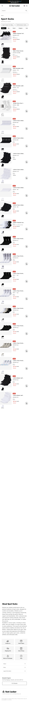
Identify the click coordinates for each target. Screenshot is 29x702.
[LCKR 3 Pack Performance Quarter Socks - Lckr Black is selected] (2, 284)
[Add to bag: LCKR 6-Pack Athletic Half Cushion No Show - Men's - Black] (26, 213)
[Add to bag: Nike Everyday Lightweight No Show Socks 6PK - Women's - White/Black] (26, 76)
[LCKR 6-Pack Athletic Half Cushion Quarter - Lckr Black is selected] (2, 165)
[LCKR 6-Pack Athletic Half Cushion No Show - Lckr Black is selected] (2, 216)
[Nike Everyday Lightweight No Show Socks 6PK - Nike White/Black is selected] (2, 79)
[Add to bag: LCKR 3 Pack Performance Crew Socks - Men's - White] (26, 264)
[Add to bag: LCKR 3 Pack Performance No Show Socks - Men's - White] (26, 368)
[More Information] (18, 2)
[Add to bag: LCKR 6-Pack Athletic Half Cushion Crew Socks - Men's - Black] (26, 146)
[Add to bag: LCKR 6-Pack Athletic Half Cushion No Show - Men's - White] (26, 195)
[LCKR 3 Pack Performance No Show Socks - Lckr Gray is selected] (2, 354)
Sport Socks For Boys (7, 24)
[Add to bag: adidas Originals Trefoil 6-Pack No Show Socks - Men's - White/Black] (26, 41)
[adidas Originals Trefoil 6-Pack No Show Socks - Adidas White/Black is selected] (2, 44)
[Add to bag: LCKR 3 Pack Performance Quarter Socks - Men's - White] (26, 298)
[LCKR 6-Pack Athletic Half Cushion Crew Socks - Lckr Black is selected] (2, 149)
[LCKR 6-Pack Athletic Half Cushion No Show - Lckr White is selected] (2, 198)
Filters (3, 28)
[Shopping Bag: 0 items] (26, 6)
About (4, 663)
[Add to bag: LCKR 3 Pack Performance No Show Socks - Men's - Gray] (26, 351)
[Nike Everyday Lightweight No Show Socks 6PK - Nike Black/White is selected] (2, 96)
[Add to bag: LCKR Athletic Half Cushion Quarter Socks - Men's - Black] (26, 386)
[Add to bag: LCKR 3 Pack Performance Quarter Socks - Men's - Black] (26, 281)
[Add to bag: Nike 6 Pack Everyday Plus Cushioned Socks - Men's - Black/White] (26, 59)
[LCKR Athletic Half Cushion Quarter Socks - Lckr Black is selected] (2, 389)
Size (8, 28)
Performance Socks (21, 24)
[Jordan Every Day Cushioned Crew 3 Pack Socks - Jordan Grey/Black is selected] (2, 114)
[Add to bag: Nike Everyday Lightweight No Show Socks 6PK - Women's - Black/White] (26, 93)
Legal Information (7, 671)
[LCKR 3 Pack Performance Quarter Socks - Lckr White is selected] (2, 301)
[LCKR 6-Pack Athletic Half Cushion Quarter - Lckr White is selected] (2, 181)
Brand (14, 28)
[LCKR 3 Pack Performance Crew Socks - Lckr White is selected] (2, 267)
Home (2, 15)
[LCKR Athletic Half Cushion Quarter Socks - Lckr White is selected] (2, 406)
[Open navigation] (5, 6)
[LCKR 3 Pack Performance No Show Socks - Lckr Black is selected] (2, 336)
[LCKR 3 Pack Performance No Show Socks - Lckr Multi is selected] (2, 319)
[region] (14, 1)
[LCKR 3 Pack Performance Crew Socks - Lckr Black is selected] (2, 249)
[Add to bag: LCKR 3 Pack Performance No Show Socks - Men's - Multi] (26, 316)
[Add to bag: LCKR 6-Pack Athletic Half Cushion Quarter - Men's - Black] (26, 162)
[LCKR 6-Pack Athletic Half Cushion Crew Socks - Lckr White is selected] (2, 131)
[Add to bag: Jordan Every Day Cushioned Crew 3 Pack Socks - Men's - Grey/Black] (26, 111)
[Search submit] (26, 10)
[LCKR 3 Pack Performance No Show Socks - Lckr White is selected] (2, 371)
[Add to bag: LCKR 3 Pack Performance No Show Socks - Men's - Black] (26, 333)
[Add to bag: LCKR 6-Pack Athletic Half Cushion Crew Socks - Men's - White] (26, 128)
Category (20, 28)
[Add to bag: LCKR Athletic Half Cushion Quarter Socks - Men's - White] (26, 403)
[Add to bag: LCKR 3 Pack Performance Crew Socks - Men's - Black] (26, 246)
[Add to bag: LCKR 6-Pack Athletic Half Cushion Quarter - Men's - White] (26, 178)
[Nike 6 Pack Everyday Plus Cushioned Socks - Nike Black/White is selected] (2, 62)
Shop (4, 667)
